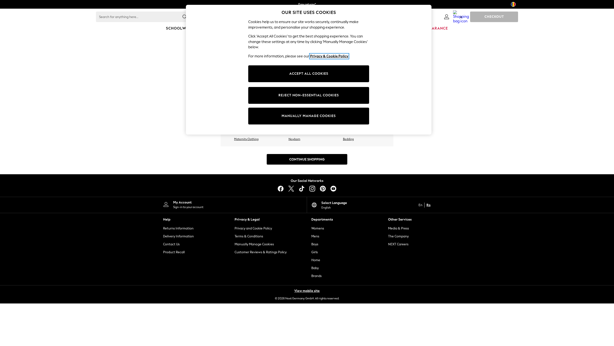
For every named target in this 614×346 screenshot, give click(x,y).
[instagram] (312, 188)
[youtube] (333, 188)
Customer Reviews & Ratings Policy (261, 252)
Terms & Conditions (249, 236)
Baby (315, 268)
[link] (446, 17)
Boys (314, 244)
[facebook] (280, 188)
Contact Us (171, 244)
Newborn (294, 139)
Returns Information (178, 228)
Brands (316, 276)
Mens (315, 236)
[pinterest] (323, 188)
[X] (291, 188)
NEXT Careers (398, 244)
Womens (317, 228)
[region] (308, 70)
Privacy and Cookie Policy (253, 228)
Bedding (348, 139)
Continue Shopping (307, 159)
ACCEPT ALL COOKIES (308, 74)
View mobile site (307, 291)
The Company (398, 236)
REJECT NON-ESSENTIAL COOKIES (308, 95)
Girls (314, 252)
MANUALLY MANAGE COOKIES (309, 116)
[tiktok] (301, 188)
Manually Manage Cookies (254, 244)
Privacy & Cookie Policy (329, 56)
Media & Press (398, 228)
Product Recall (174, 252)
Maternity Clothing (246, 139)
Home (315, 260)
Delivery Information (178, 236)
